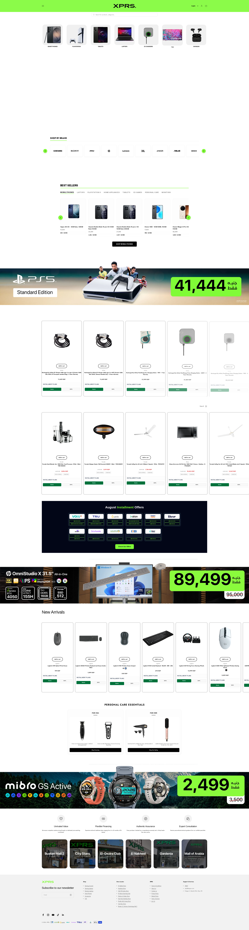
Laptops (81, 192)
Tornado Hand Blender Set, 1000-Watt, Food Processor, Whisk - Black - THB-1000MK (61, 465)
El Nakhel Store (122, 886)
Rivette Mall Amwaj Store (124, 901)
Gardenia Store (122, 888)
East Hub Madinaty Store (124, 899)
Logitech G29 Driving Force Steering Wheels (191, 666)
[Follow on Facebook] (43, 915)
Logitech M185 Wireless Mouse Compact (124, 666)
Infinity (61, 370)
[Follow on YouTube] (53, 915)
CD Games (137, 192)
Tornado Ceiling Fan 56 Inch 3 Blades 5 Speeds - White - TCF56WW (145, 464)
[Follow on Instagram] (48, 915)
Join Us (153, 901)
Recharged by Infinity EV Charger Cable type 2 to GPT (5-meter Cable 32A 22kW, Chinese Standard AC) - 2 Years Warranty (103, 373)
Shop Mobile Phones (124, 244)
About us (154, 888)
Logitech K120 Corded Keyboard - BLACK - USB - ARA (158, 666)
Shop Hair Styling (153, 750)
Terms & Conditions (156, 886)
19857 (186, 886)
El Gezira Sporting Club (124, 893)
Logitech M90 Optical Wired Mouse (57, 666)
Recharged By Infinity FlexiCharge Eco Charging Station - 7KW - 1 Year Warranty (145, 373)
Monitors (166, 192)
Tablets (126, 192)
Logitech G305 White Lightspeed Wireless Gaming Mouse (225, 666)
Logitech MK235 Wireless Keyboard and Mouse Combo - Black (91, 666)
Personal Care (152, 192)
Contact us (154, 891)
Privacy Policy (155, 893)
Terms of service (156, 899)
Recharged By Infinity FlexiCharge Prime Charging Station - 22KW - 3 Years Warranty (187, 373)
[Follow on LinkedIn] (63, 915)
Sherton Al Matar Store (124, 896)
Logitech (57, 663)
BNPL (71, 389)
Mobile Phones (67, 192)
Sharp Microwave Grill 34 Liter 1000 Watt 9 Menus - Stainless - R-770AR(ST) (187, 465)
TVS (86, 899)
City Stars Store (122, 904)
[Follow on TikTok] (58, 915)
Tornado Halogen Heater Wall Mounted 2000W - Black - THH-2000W (103, 464)
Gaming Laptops (89, 888)
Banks (52, 389)
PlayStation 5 (94, 192)
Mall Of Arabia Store (123, 891)
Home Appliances (112, 192)
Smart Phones (88, 893)
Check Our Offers (124, 546)
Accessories (88, 896)
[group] (124, 283)
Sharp (187, 462)
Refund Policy (155, 896)
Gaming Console (89, 886)
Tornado (61, 462)
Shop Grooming (95, 750)
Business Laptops (89, 891)
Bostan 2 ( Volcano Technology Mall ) (127, 906)
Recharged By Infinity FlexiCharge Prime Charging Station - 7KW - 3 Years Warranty (229, 373)
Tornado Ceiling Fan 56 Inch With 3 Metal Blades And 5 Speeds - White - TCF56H (229, 465)
